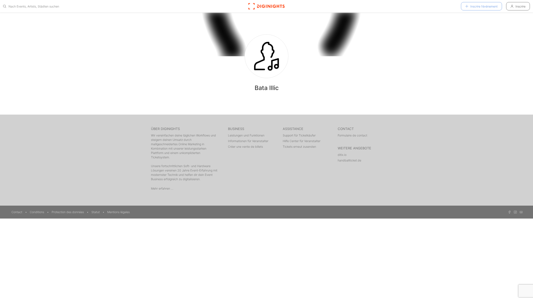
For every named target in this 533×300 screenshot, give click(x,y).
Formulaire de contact (352, 135)
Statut (96, 212)
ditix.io (342, 154)
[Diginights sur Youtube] (520, 212)
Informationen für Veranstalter (248, 141)
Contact (17, 212)
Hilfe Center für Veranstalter (301, 141)
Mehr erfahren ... (162, 188)
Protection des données (68, 212)
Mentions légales (118, 212)
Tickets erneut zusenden (299, 146)
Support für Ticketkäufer (299, 135)
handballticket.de (349, 160)
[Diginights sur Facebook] (509, 212)
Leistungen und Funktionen (246, 135)
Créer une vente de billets (245, 146)
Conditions (37, 212)
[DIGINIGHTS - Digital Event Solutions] (266, 6)
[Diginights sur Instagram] (515, 212)
